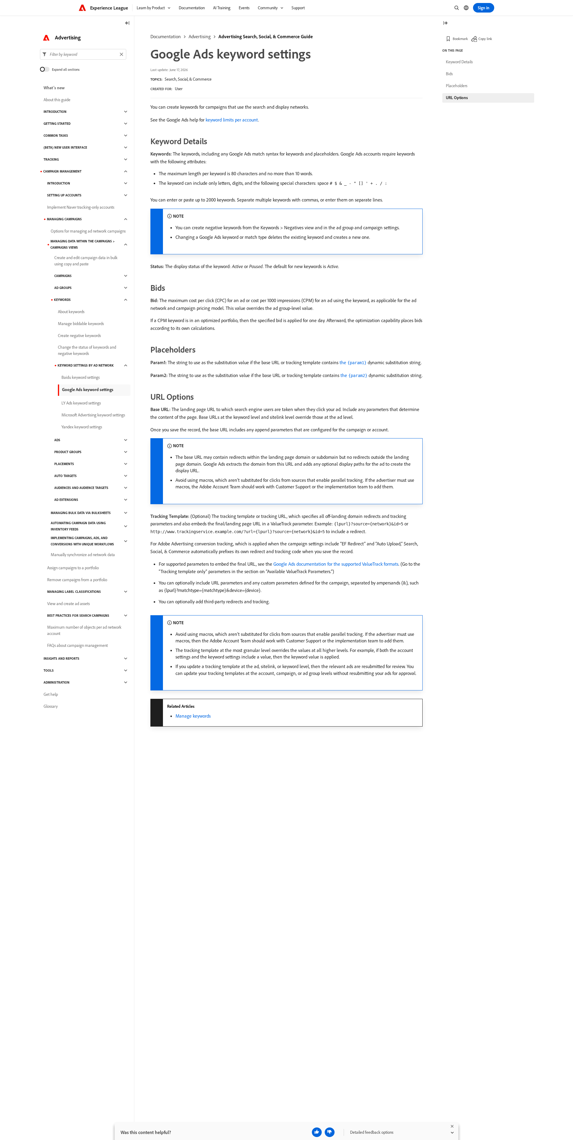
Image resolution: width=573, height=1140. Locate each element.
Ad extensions (66, 500)
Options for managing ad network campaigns (88, 231)
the (353, 362)
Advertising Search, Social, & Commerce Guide (265, 36)
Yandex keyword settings (81, 427)
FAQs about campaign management (77, 645)
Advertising (200, 36)
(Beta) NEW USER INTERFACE (65, 147)
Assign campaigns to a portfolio (73, 567)
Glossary (51, 706)
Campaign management (62, 171)
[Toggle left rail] (127, 23)
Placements (64, 464)
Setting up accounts (64, 195)
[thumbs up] (317, 1132)
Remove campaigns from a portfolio (77, 579)
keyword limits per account (232, 120)
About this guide (57, 99)
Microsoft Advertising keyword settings (93, 415)
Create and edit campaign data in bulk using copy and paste (86, 261)
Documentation (165, 36)
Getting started (57, 123)
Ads (57, 440)
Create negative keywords (79, 335)
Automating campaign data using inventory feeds (78, 526)
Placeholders (456, 85)
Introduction (55, 112)
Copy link (485, 38)
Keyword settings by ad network (86, 365)
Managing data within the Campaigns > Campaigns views (82, 244)
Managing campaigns (64, 219)
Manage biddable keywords (81, 323)
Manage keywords (193, 716)
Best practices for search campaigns (78, 615)
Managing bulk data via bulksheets (81, 513)
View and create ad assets (68, 603)
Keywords (62, 300)
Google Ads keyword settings (87, 389)
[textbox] (83, 54)
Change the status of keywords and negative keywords (87, 350)
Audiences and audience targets (81, 488)
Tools (49, 670)
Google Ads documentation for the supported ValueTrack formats (335, 564)
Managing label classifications (74, 592)
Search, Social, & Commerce (188, 79)
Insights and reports (61, 658)
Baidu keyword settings (80, 377)
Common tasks (56, 135)
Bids (449, 73)
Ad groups (63, 288)
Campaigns (63, 276)
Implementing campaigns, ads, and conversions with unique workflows (82, 541)
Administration (57, 682)
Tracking (51, 159)
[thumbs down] (330, 1132)
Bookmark (460, 38)
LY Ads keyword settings (81, 403)
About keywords (71, 311)
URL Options (457, 97)
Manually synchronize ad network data (83, 554)
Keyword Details (459, 61)
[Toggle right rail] (445, 23)
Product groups (67, 452)
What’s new (54, 87)
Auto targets (65, 476)
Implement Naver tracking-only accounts (80, 207)
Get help (51, 694)
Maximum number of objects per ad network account (84, 630)
